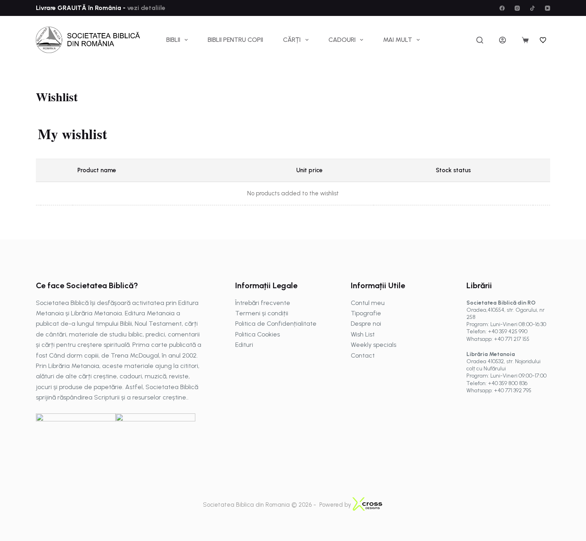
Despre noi (366, 323)
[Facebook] (502, 8)
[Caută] (479, 40)
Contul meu (368, 303)
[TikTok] (532, 8)
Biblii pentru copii (235, 39)
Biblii (173, 39)
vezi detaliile (145, 8)
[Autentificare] (502, 40)
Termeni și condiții (261, 313)
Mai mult (397, 39)
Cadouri (342, 39)
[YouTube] (547, 8)
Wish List (363, 334)
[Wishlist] (543, 40)
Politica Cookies (257, 334)
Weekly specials (373, 344)
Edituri (244, 344)
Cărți (292, 39)
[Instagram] (517, 8)
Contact (363, 355)
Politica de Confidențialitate (276, 323)
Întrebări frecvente (262, 303)
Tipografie (366, 313)
